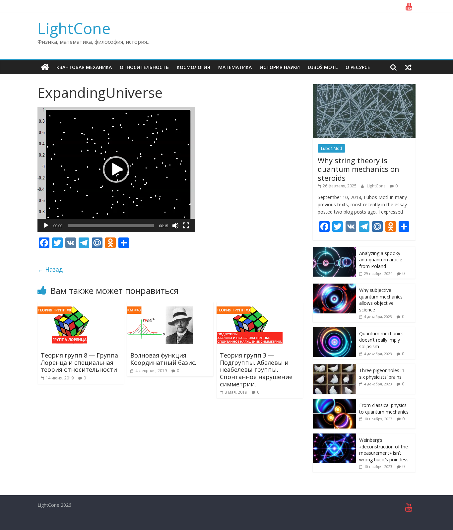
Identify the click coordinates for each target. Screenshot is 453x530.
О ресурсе (358, 67)
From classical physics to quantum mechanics (384, 408)
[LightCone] (44, 67)
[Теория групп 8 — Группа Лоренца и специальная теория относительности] (70, 306)
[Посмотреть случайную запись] (408, 67)
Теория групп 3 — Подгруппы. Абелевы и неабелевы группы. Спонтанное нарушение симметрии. (256, 369)
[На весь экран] (186, 225)
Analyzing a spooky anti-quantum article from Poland (380, 259)
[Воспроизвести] (46, 225)
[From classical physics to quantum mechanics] (334, 402)
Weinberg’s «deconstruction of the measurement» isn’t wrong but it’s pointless (384, 450)
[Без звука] (175, 225)
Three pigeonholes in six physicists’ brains (381, 373)
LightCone (73, 28)
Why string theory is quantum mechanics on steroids (358, 169)
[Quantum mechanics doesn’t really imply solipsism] (334, 330)
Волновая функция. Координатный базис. (163, 358)
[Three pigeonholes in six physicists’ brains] (334, 367)
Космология (193, 67)
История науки (280, 67)
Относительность (144, 67)
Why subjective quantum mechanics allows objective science (381, 300)
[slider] (111, 225)
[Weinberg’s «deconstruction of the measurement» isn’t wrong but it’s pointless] (334, 437)
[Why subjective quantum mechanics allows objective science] (334, 287)
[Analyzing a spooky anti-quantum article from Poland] (334, 250)
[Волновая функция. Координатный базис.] (160, 306)
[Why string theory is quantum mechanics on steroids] (364, 88)
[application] (116, 169)
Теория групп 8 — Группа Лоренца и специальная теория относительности (79, 362)
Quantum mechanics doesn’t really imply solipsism (381, 340)
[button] (116, 169)
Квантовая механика (84, 67)
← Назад (50, 269)
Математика (235, 67)
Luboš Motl (323, 67)
